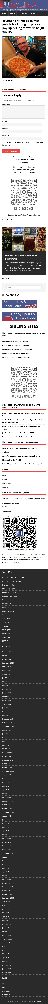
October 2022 (7, 674)
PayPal (16, 562)
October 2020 (7, 723)
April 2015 (5, 958)
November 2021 (7, 700)
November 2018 (7, 805)
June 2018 (5, 823)
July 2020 (5, 734)
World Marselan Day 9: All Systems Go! (17, 437)
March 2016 (6, 920)
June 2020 (5, 738)
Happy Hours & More (9, 596)
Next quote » (7, 506)
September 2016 (8, 898)
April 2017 (5, 872)
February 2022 (7, 689)
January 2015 (6, 969)
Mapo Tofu (6, 607)
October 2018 (7, 808)
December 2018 (7, 801)
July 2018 (5, 820)
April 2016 (5, 917)
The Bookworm (7, 622)
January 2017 (6, 883)
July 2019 (5, 779)
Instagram (30, 170)
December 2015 (7, 931)
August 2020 (6, 730)
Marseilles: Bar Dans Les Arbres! (15, 341)
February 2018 (7, 838)
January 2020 (6, 756)
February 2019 (7, 797)
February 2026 (7, 652)
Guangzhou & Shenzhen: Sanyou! (15, 345)
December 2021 (7, 696)
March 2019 (6, 793)
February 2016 (7, 924)
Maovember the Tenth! (11, 460)
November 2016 (7, 890)
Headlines (5, 600)
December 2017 (7, 846)
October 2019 (7, 767)
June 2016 (5, 909)
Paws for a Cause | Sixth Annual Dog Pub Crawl (21, 456)
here (38, 557)
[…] (35, 270)
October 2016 (7, 894)
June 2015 (5, 950)
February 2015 (7, 965)
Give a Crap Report (8, 589)
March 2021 (6, 715)
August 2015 (6, 943)
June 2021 (5, 711)
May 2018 (5, 827)
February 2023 (7, 667)
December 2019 (7, 760)
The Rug (5, 626)
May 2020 (5, 741)
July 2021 (5, 708)
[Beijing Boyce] (24, 10)
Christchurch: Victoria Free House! (16, 357)
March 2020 (6, 749)
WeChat (8, 562)
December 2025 (7, 655)
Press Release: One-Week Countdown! (17, 349)
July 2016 (5, 905)
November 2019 (7, 764)
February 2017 (7, 879)
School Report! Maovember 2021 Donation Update (22, 464)
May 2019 (5, 786)
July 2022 (5, 678)
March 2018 (6, 835)
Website (5, 135)
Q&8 (3, 615)
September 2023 (8, 663)
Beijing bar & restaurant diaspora (13, 577)
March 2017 (6, 875)
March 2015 (6, 961)
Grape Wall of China (9, 592)
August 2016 (6, 902)
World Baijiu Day (8, 637)
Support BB (35, 13)
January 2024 (6, 659)
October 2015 (7, 939)
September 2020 (8, 726)
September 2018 (8, 812)
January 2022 (6, 693)
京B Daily (5, 641)
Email (4, 129)
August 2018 (6, 816)
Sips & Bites (22, 13)
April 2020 (5, 745)
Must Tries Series (8, 611)
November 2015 (7, 935)
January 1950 (6, 973)
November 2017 (7, 849)
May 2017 (5, 868)
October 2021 (7, 704)
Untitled (5, 452)
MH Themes (38, 1002)
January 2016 (6, 928)
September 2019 (8, 771)
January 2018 (6, 842)
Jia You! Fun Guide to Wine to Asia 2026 (18, 433)
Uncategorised (7, 630)
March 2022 (6, 685)
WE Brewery (6, 633)
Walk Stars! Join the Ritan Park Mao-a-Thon (19, 448)
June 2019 (5, 782)
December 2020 (7, 719)
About (4, 13)
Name (4, 122)
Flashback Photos (8, 585)
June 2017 (5, 864)
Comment (6, 104)
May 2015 (5, 954)
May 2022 (5, 682)
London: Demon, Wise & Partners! (16, 353)
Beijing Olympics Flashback (11, 581)
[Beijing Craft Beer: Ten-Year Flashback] (24, 239)
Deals (12, 13)
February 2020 (7, 752)
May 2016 (5, 913)
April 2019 (5, 790)
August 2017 (6, 857)
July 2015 (5, 946)
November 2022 (7, 670)
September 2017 (8, 853)
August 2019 (6, 775)
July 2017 (5, 861)
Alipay (29, 215)
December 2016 (7, 887)
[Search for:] (24, 287)
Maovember (32, 442)
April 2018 (5, 831)
